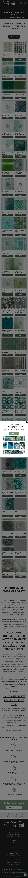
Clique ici (14, 433)
